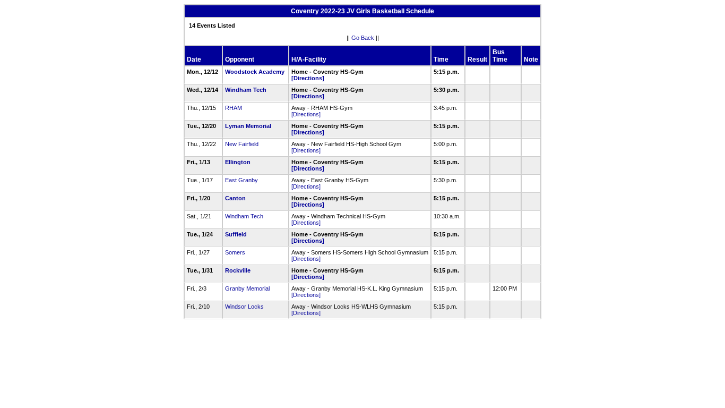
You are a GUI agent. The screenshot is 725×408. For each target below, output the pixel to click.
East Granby (241, 180)
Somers (235, 252)
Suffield (236, 234)
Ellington (238, 162)
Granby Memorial (247, 288)
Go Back (362, 38)
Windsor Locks (244, 306)
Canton (235, 198)
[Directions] (307, 78)
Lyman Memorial (248, 126)
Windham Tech (245, 90)
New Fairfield (241, 144)
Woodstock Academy (254, 72)
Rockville (238, 270)
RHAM (233, 108)
